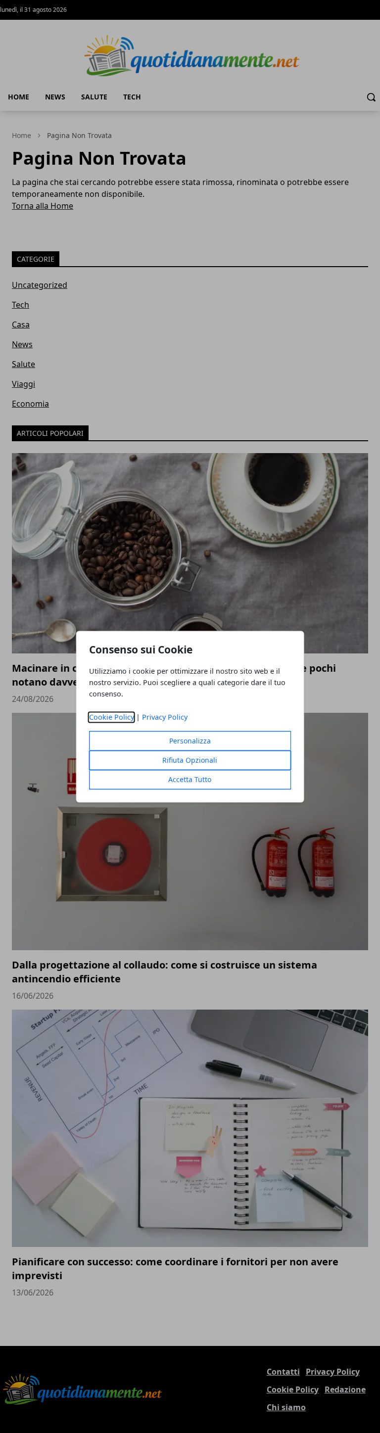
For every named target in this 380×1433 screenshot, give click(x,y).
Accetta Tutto (189, 779)
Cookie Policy (111, 717)
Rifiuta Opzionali (189, 760)
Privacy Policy (165, 717)
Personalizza (190, 740)
